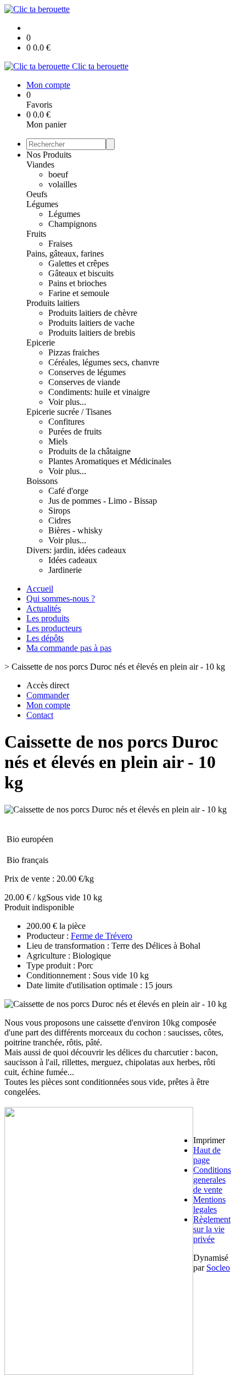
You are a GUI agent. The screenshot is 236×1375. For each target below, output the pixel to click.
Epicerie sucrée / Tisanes (68, 411)
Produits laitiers (53, 303)
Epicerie (40, 342)
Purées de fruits (75, 431)
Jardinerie (65, 570)
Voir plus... (67, 402)
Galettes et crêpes (78, 263)
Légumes (42, 204)
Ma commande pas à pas (68, 648)
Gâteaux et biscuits (81, 273)
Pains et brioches (77, 283)
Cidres (59, 520)
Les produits (47, 618)
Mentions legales (209, 1204)
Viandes (40, 164)
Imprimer (209, 1140)
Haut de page (207, 1155)
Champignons (72, 224)
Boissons (42, 481)
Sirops (59, 510)
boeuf (58, 174)
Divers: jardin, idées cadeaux (76, 550)
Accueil (39, 588)
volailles (62, 184)
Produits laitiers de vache (91, 322)
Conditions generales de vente (212, 1179)
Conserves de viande (84, 382)
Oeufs (36, 194)
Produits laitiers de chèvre (92, 313)
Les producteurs (54, 628)
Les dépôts (45, 638)
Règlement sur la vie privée (212, 1229)
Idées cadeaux (72, 560)
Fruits (36, 233)
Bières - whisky (75, 530)
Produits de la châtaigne (89, 451)
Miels (58, 441)
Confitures (66, 421)
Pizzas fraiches (73, 352)
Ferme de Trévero (101, 935)
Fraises (60, 243)
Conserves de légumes (87, 372)
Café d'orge (68, 491)
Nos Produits (48, 154)
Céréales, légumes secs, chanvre (103, 362)
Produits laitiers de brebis (91, 332)
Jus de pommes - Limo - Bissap (102, 500)
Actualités (43, 608)
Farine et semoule (78, 293)
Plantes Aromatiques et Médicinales (109, 461)
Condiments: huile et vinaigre (99, 392)
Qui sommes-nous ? (60, 598)
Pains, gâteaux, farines (65, 253)
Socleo (218, 1267)
